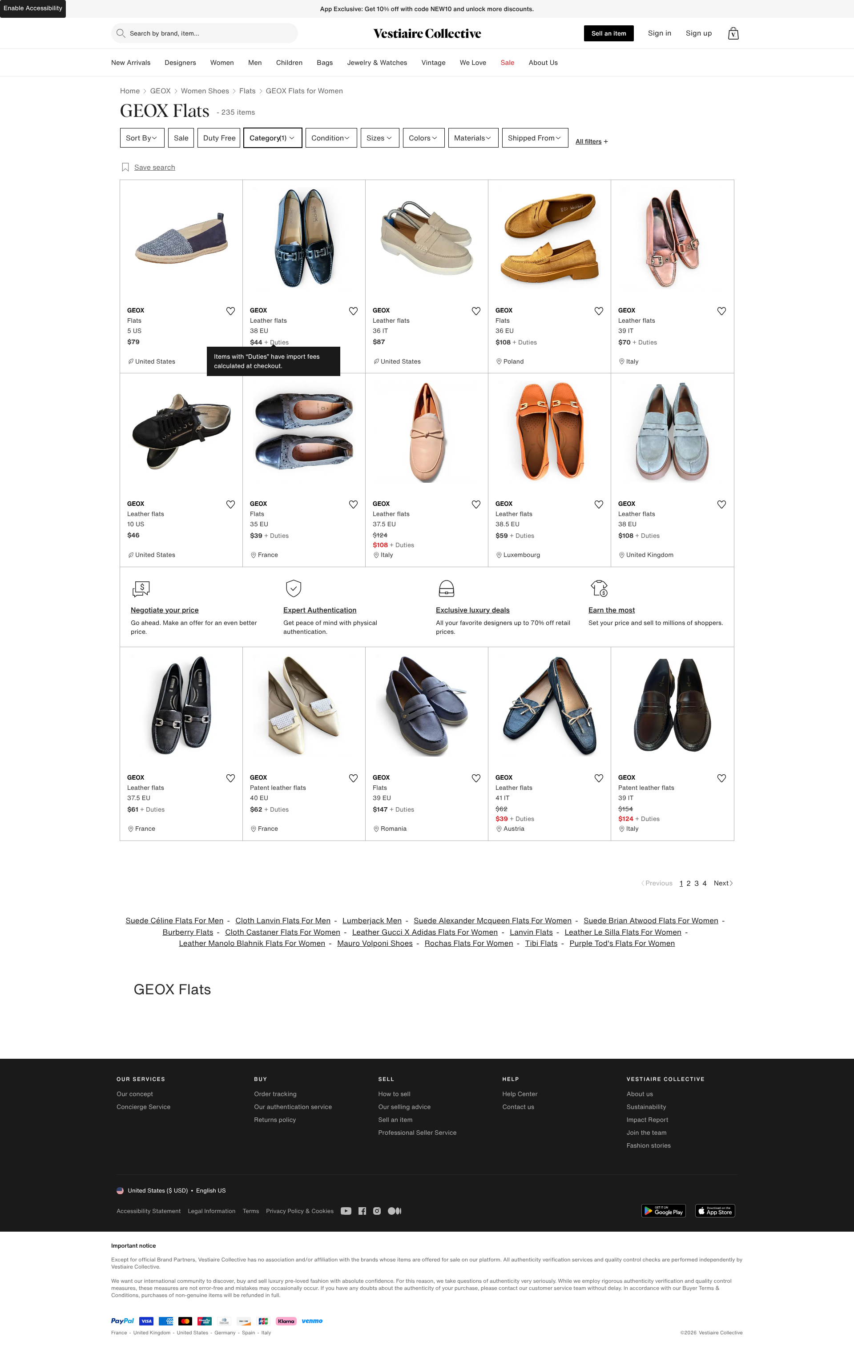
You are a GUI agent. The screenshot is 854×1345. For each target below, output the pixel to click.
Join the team (647, 1132)
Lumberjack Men (372, 920)
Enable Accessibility (33, 8)
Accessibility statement (149, 1211)
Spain (248, 1332)
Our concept (135, 1094)
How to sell (394, 1094)
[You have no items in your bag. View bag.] (733, 33)
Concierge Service (143, 1107)
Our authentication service (293, 1107)
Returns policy (275, 1120)
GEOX (160, 90)
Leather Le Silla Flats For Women (623, 932)
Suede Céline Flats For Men (174, 920)
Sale (508, 63)
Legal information (211, 1211)
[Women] (241, 62)
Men (255, 63)
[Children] (309, 62)
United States (193, 1332)
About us (640, 1094)
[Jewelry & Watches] (414, 62)
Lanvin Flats (531, 932)
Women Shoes (205, 90)
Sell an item (609, 33)
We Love (473, 63)
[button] (733, 33)
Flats (247, 90)
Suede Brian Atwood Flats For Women (651, 920)
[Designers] (203, 62)
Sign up (699, 33)
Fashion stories (649, 1145)
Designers (180, 63)
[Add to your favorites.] (230, 311)
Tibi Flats (541, 943)
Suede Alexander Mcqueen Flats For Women (493, 920)
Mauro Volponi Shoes (375, 943)
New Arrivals (130, 63)
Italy (266, 1332)
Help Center (520, 1094)
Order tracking (275, 1094)
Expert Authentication (320, 609)
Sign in (660, 33)
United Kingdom (152, 1332)
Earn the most (611, 609)
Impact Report (648, 1120)
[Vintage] (452, 62)
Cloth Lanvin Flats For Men (282, 920)
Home (130, 90)
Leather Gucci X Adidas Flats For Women (425, 932)
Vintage (433, 63)
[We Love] (493, 62)
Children (289, 63)
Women (222, 63)
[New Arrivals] (157, 62)
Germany (225, 1332)
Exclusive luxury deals (473, 609)
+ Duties (276, 342)
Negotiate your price (165, 609)
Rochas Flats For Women (469, 943)
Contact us (519, 1107)
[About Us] (564, 62)
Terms (250, 1211)
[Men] (269, 62)
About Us (543, 63)
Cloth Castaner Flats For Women (282, 932)
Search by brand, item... (164, 33)
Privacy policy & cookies (300, 1211)
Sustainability (646, 1107)
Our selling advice (404, 1107)
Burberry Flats (187, 932)
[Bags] (339, 62)
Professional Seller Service (417, 1132)
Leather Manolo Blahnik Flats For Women (252, 943)
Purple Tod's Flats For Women (622, 943)
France (119, 1332)
